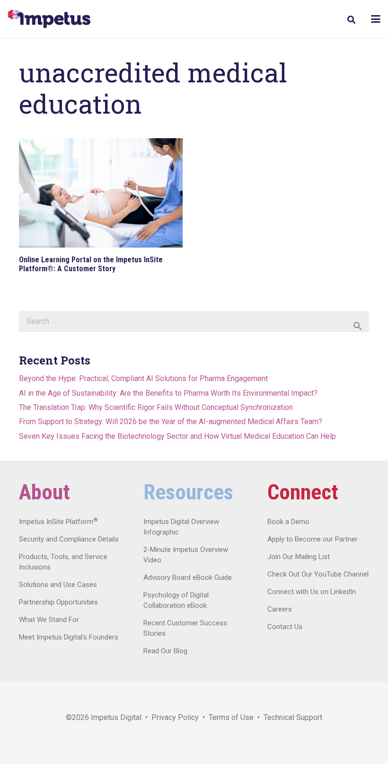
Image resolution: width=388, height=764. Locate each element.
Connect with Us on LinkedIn (311, 591)
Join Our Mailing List (298, 556)
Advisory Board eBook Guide (187, 577)
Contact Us (284, 626)
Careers (279, 609)
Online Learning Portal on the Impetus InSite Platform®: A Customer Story (91, 264)
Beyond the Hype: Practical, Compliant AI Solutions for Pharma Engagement (143, 378)
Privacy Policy (175, 717)
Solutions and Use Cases (58, 584)
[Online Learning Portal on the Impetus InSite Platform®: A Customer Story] (101, 193)
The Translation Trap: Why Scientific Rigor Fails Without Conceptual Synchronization (156, 407)
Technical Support (293, 717)
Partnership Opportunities (58, 602)
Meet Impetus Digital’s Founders (68, 637)
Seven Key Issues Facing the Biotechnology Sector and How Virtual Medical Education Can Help (177, 436)
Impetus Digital (116, 717)
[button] (351, 20)
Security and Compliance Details (69, 539)
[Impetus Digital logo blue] (49, 18)
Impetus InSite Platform (58, 521)
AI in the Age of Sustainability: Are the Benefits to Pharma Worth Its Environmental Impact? (168, 393)
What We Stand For (49, 619)
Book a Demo (288, 521)
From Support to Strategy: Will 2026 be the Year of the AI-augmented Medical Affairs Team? (170, 421)
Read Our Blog (165, 651)
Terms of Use (231, 717)
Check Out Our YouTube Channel (318, 574)
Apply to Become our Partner (312, 539)
